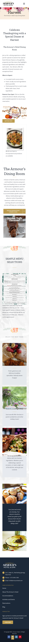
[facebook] (8, 636)
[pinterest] (20, 636)
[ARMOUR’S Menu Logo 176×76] (8, 2)
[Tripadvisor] (12, 637)
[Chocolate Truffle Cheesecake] (14, 216)
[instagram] (16, 636)
